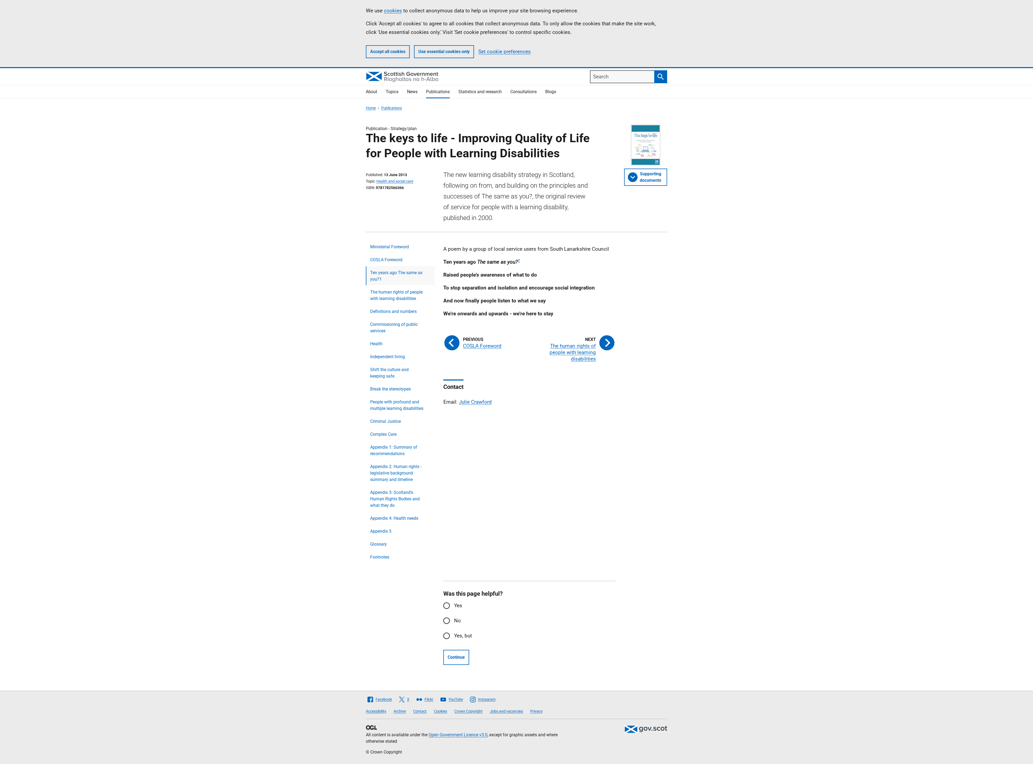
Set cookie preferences (504, 51)
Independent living (387, 356)
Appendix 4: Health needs (394, 518)
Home (371, 108)
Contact (420, 711)
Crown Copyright (468, 711)
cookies (393, 11)
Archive (400, 711)
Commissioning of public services (394, 327)
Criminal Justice (385, 421)
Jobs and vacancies (506, 711)
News (412, 91)
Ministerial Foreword (389, 246)
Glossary (378, 544)
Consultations (523, 91)
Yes (458, 605)
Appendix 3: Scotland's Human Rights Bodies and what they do (395, 499)
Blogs (550, 91)
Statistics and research (480, 91)
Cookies (440, 711)
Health (376, 343)
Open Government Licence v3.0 (458, 734)
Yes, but (463, 636)
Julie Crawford (475, 402)
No (457, 621)
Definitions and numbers (393, 311)
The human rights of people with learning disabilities (396, 295)
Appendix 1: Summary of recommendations (393, 450)
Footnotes (379, 557)
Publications (438, 91)
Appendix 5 (380, 531)
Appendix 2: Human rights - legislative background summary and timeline (396, 473)
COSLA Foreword (386, 259)
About (371, 91)
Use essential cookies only (444, 51)
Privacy (536, 711)
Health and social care (394, 181)
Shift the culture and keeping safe (389, 373)
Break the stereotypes (390, 389)
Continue (456, 657)
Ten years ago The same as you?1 (396, 276)
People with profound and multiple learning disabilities (396, 405)
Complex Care (383, 434)
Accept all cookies (387, 51)
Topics (392, 91)
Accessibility (376, 711)
